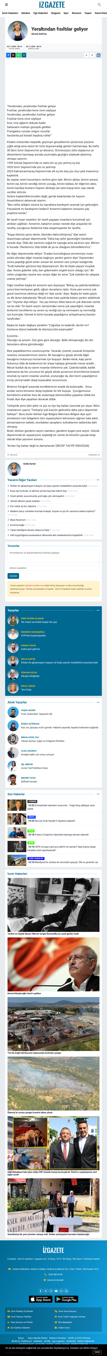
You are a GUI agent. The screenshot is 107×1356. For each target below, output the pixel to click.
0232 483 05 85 (55, 1274)
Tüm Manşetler (65, 1322)
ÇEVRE (47, 1341)
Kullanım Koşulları (57, 1338)
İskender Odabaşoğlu (33, 632)
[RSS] (66, 1291)
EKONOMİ (71, 1341)
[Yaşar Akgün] (13, 711)
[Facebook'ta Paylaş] (8, 55)
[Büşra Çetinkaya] (13, 725)
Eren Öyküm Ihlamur (32, 618)
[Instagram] (51, 1291)
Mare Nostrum (18, 519)
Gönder (13, 575)
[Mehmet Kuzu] (13, 779)
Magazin (55, 13)
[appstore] (40, 1299)
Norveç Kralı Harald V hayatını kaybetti (51, 820)
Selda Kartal (39, 34)
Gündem (25, 13)
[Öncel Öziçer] (13, 687)
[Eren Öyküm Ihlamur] (13, 620)
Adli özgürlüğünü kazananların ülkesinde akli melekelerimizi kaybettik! (46, 535)
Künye (21, 1338)
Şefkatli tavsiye (29, 781)
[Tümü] (98, 610)
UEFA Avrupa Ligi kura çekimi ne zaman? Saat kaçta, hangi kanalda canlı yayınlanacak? (61, 848)
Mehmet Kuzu (28, 778)
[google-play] (66, 1299)
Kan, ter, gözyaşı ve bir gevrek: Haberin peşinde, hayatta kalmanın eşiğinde (59, 727)
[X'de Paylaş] (13, 55)
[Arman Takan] (13, 647)
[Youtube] (56, 1291)
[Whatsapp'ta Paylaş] (18, 55)
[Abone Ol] (98, 55)
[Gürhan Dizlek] (13, 674)
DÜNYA (32, 817)
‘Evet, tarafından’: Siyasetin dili (36, 714)
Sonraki (93, 455)
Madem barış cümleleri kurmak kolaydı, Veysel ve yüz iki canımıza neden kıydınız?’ (52, 511)
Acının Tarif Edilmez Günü (34, 768)
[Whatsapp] (61, 1291)
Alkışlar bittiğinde (30, 676)
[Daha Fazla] (24, 55)
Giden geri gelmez (30, 649)
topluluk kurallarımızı (34, 585)
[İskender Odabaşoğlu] (13, 633)
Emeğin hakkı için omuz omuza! (37, 754)
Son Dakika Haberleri (20, 1327)
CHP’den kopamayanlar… (34, 635)
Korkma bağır (17, 525)
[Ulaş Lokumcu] (13, 752)
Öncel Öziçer (28, 686)
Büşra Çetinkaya (30, 724)
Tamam (97, 1352)
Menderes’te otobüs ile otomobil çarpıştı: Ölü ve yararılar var (63, 862)
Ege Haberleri (40, 13)
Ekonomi (76, 13)
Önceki (13, 455)
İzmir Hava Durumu (67, 1311)
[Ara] (99, 5)
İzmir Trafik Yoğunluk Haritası (72, 1316)
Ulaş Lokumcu (29, 751)
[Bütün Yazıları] (98, 479)
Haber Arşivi (64, 1327)
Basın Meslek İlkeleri (38, 1338)
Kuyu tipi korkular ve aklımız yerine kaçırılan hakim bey (38, 490)
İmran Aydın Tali (30, 737)
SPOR (31, 831)
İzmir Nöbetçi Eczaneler (22, 1311)
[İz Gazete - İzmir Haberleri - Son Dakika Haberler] (52, 4)
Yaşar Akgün (28, 710)
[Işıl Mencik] (13, 766)
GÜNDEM (32, 801)
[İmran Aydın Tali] (13, 738)
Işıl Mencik (27, 764)
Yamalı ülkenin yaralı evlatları (25, 501)
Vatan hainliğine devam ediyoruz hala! (30, 530)
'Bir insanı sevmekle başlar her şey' (39, 622)
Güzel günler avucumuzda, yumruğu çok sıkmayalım (37, 496)
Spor (66, 13)
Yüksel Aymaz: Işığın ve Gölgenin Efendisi (42, 741)
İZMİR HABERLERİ (36, 858)
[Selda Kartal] (18, 30)
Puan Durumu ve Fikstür (22, 1322)
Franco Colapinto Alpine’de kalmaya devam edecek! (58, 834)
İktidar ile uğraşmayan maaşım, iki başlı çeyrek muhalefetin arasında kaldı (49, 485)
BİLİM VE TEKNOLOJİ (22, 1341)
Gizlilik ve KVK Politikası (79, 1338)
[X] (45, 1291)
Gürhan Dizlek (29, 672)
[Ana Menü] (6, 4)
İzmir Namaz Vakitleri (21, 1316)
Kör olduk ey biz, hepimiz (23, 506)
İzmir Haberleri (10, 13)
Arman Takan (28, 645)
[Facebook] (40, 1291)
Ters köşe (26, 689)
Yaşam (88, 13)
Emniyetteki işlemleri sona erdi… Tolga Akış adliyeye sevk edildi (61, 807)
